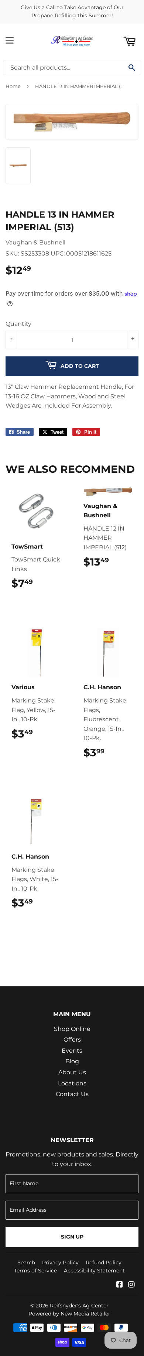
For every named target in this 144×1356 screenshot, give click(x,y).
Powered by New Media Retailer (69, 1314)
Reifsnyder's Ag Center (79, 1306)
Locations (72, 1083)
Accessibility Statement (94, 1271)
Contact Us (72, 1094)
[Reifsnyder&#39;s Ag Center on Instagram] (131, 1285)
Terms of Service (35, 1271)
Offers (72, 1039)
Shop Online (72, 1028)
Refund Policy (103, 1262)
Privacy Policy (60, 1262)
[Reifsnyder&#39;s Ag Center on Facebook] (119, 1285)
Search (26, 1262)
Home (13, 86)
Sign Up (72, 1236)
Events (72, 1050)
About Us (72, 1072)
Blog (72, 1061)
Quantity (18, 323)
